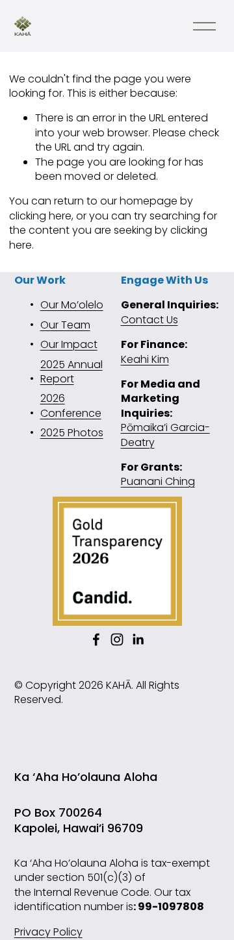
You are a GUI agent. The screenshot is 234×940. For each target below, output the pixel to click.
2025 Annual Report (71, 372)
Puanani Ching (158, 482)
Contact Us (149, 320)
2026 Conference (70, 405)
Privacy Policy (48, 932)
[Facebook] (96, 639)
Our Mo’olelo (71, 305)
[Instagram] (117, 639)
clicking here (40, 215)
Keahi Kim (145, 359)
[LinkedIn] (137, 639)
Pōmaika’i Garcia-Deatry (165, 435)
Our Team (65, 325)
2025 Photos (71, 433)
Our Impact (69, 345)
